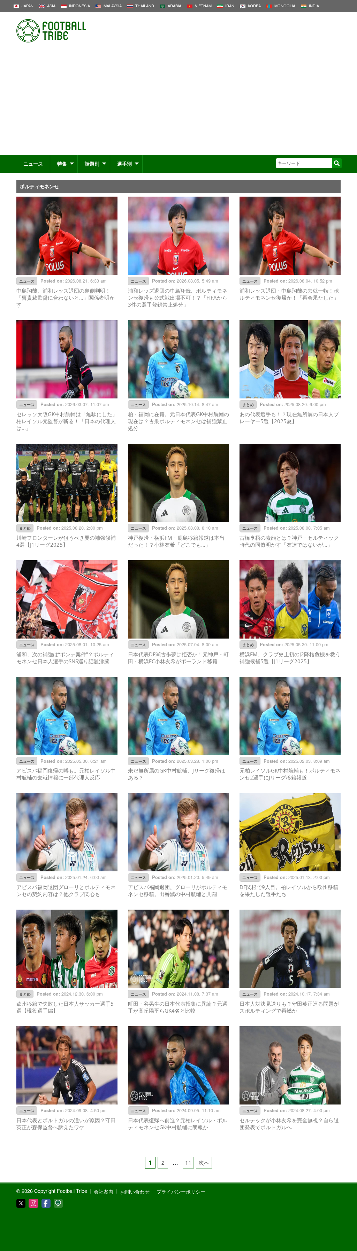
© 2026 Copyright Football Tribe (51, 1190)
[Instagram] (33, 1203)
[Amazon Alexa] (58, 1203)
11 (188, 1162)
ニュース (33, 163)
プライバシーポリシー (181, 1191)
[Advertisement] (178, 102)
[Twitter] (20, 1203)
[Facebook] (46, 1203)
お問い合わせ (135, 1191)
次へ (204, 1162)
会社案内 (103, 1191)
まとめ (248, 404)
